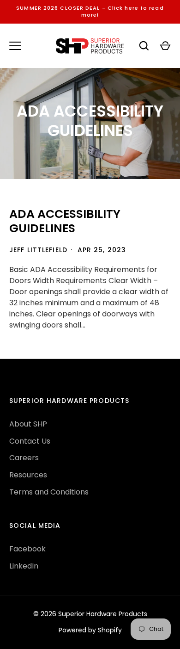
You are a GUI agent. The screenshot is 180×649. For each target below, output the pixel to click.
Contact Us (29, 441)
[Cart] (165, 46)
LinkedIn (23, 566)
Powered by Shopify (90, 630)
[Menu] (15, 46)
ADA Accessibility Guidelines (64, 221)
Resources (28, 475)
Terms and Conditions (49, 492)
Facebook (27, 549)
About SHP (28, 424)
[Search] (144, 46)
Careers (24, 457)
